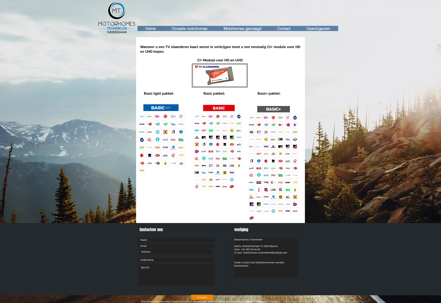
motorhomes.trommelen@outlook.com (265, 252)
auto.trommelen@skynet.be (221, 301)
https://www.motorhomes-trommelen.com (186, 301)
